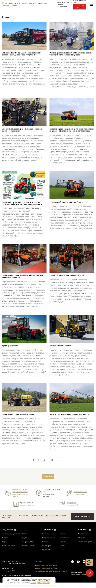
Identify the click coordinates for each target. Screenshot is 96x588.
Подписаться (82, 516)
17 (52, 460)
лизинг (34, 505)
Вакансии (45, 542)
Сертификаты (65, 538)
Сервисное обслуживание (11, 534)
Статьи (62, 546)
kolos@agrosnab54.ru (9, 571)
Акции (4, 542)
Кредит (24, 538)
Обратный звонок (80, 6)
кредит (28, 505)
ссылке (33, 583)
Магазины (81, 538)
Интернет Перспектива (79, 574)
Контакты (83, 530)
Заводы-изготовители (9, 546)
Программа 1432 (28, 542)
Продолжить (43, 583)
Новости (63, 542)
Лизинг (24, 534)
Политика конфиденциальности (46, 565)
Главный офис (83, 534)
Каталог (48, 477)
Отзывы (62, 534)
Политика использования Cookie (46, 568)
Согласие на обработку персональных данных (51, 571)
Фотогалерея (46, 546)
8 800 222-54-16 (7, 568)
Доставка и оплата (28, 546)
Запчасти (5, 538)
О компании (47, 530)
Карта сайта (38, 561)
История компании (48, 538)
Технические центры (85, 542)
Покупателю (7, 530)
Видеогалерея (46, 550)
